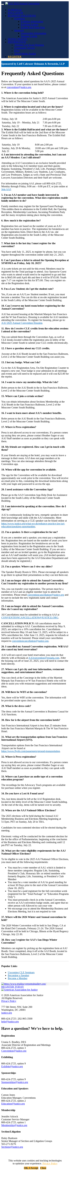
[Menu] (2, 4)
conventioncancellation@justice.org (45, 594)
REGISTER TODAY (12, 986)
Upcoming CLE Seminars (21, 972)
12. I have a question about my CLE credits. (25, 348)
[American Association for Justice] (19, 989)
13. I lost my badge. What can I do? (20, 362)
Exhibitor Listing (29, 24)
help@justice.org (10, 1021)
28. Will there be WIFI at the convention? (24, 692)
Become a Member (17, 978)
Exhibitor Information (32, 21)
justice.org (6, 1012)
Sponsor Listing (29, 36)
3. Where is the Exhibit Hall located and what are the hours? (34, 129)
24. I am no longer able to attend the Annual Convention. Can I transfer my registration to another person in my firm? (34, 582)
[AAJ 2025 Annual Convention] (22, 3)
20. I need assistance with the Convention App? (27, 489)
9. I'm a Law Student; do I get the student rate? (27, 288)
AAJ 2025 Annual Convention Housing (21, 323)
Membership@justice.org (14, 1125)
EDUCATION (15, 12)
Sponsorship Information (33, 33)
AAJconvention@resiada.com (43, 657)
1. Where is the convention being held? (22, 92)
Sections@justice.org (12, 1147)
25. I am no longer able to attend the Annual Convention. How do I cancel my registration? (32, 607)
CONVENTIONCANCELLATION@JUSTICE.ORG (29, 617)
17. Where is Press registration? (18, 427)
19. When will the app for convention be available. (28, 469)
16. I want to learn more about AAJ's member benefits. (31, 413)
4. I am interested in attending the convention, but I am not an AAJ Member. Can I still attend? (33, 156)
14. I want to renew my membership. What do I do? (29, 382)
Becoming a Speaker (18, 975)
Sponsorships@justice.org (14, 1082)
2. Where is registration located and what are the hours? (32, 106)
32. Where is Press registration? (18, 756)
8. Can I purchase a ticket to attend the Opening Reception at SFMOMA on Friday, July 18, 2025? (35, 262)
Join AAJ (6, 189)
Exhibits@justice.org (12, 1066)
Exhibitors (19, 18)
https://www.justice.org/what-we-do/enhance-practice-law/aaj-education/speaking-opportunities (33, 525)
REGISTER (14, 56)
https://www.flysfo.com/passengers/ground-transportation (30, 751)
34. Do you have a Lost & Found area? (22, 793)
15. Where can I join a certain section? (22, 396)
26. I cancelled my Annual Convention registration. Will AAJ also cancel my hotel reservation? (34, 648)
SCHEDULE (15, 9)
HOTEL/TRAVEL (18, 39)
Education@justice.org (13, 1103)
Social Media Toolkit (25, 53)
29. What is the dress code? (16, 706)
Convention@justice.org (13, 1050)
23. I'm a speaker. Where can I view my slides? (27, 566)
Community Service (24, 47)
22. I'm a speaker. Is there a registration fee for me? (29, 532)
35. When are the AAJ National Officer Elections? (28, 810)
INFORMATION (17, 42)
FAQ (17, 50)
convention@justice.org (19, 87)
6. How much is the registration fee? (21, 220)
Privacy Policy (8, 1001)
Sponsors (19, 30)
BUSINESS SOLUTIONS (22, 15)
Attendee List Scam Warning (29, 45)
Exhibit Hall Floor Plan (33, 27)
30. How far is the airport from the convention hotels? (30, 720)
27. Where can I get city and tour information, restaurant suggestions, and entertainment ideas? (32, 671)
